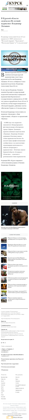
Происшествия (4, 377)
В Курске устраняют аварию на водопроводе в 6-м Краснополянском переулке (16, 299)
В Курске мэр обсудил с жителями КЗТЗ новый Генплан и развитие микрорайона (17, 291)
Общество (3, 379)
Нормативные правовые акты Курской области (12, 359)
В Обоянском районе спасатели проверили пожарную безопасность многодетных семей (18, 279)
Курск (2, 386)
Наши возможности (20, 388)
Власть (2, 381)
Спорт (2, 394)
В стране (17, 392)
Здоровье (3, 383)
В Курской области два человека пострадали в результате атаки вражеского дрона (18, 266)
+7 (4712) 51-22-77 (5, 350)
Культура (3, 384)
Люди (2, 388)
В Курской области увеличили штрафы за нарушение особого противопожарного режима (17, 286)
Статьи (17, 383)
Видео (17, 379)
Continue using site (13, 9)
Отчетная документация (8, 367)
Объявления (4, 370)
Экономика (3, 398)
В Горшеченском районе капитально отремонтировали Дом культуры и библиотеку (16, 272)
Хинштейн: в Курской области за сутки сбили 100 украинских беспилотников (17, 245)
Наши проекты (19, 390)
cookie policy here (12, 5)
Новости (17, 377)
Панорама (18, 381)
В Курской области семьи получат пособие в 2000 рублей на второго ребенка (18, 251)
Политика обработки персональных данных (12, 413)
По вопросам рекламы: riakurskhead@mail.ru (12, 354)
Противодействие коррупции (10, 364)
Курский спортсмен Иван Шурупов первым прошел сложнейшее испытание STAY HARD (13, 228)
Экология (3, 396)
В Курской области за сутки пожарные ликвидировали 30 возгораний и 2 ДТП (17, 238)
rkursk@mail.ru (4, 352)
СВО (2, 392)
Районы (2, 390)
